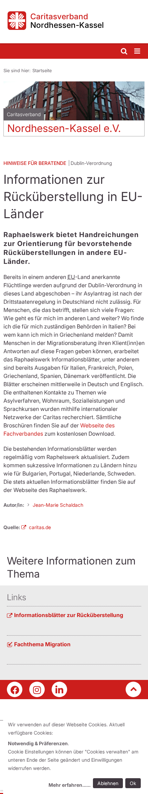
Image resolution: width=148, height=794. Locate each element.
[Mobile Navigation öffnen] (137, 51)
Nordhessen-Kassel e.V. (64, 128)
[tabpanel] (74, 111)
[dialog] (75, 755)
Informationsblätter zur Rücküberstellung (68, 615)
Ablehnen (107, 783)
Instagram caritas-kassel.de (37, 689)
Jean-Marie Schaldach (58, 505)
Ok (133, 783)
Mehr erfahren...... (70, 785)
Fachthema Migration (42, 644)
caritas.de (40, 527)
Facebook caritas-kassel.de (14, 689)
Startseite (42, 70)
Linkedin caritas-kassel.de (59, 689)
